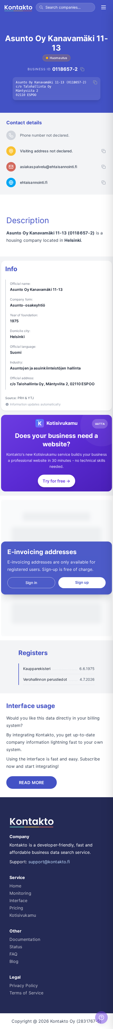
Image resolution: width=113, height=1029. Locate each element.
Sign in (31, 582)
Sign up (82, 582)
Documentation (24, 939)
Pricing (16, 907)
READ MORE (31, 782)
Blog (13, 961)
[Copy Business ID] (82, 69)
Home (15, 885)
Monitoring (20, 893)
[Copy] (95, 82)
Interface (18, 900)
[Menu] (103, 7)
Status (15, 946)
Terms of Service (26, 992)
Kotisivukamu (22, 915)
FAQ (13, 954)
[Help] (101, 1017)
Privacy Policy (23, 985)
